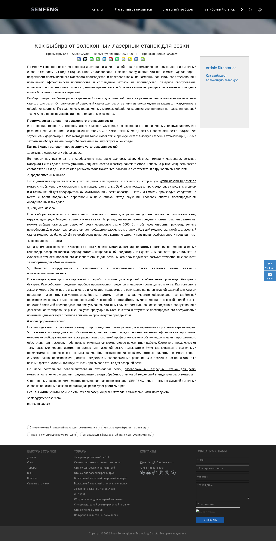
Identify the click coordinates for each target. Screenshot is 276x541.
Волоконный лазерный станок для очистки (100, 483)
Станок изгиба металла (88, 509)
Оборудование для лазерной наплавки (98, 499)
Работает (171, 53)
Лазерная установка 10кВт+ (91, 457)
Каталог (97, 9)
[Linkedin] (167, 472)
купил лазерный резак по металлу (125, 427)
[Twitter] (173, 472)
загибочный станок (220, 9)
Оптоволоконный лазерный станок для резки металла (63, 427)
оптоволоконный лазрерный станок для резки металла (117, 434)
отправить (210, 519)
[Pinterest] (160, 472)
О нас (30, 462)
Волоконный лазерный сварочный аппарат (100, 478)
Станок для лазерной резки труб (94, 472)
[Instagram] (154, 472)
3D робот (79, 494)
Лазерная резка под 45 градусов (94, 488)
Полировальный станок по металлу (96, 515)
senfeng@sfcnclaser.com (158, 462)
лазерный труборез (178, 9)
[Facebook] (142, 472)
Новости (32, 478)
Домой (31, 457)
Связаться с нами (38, 483)
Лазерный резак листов (133, 9)
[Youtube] (148, 472)
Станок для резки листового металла (97, 462)
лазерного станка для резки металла (53, 434)
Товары (32, 467)
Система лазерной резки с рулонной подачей (102, 504)
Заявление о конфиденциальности (138, 539)
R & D (30, 472)
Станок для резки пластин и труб (94, 467)
